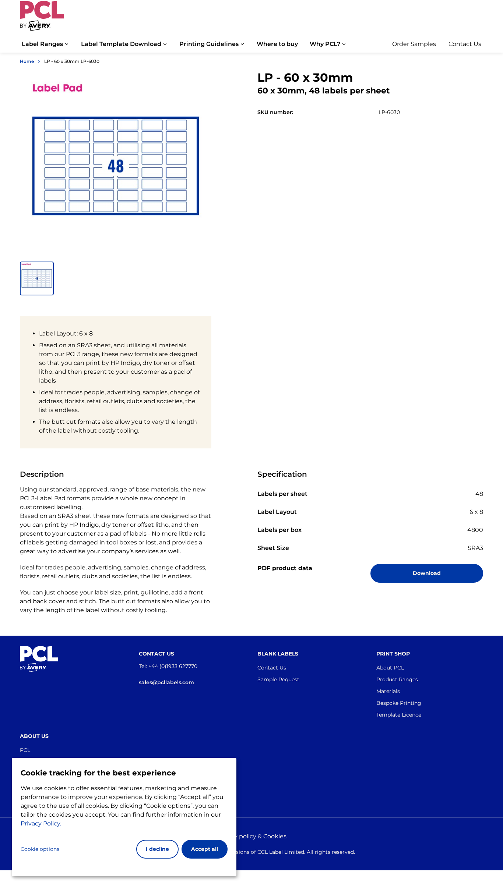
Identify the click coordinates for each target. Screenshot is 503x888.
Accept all (204, 849)
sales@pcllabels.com (166, 682)
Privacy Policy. (41, 823)
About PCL (390, 667)
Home (27, 61)
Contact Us (465, 43)
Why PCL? (325, 43)
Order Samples (414, 43)
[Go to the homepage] (42, 19)
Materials (388, 691)
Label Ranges (42, 43)
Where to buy (277, 43)
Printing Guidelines (209, 43)
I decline (157, 849)
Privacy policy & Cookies (251, 836)
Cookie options (40, 849)
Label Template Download (121, 43)
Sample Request (278, 679)
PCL (25, 750)
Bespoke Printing (398, 703)
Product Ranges (397, 679)
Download (427, 573)
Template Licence (398, 714)
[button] (37, 278)
